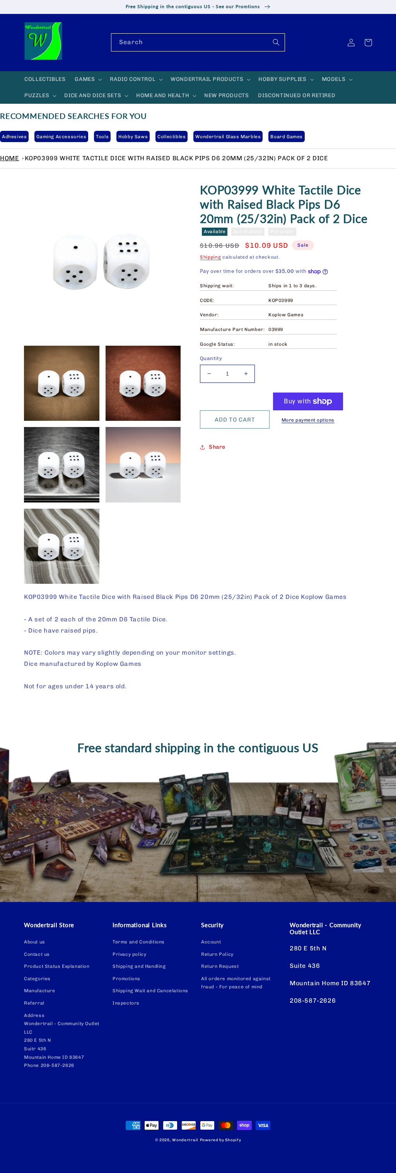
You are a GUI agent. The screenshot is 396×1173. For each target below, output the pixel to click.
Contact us (37, 954)
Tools (102, 136)
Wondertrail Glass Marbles (228, 136)
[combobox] (198, 42)
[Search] (276, 42)
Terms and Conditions (139, 942)
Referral (34, 1003)
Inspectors (126, 1003)
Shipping (210, 257)
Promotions (126, 978)
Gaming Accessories (61, 136)
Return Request (220, 966)
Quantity (211, 358)
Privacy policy (129, 954)
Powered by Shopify (220, 1140)
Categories (37, 978)
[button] (87, 79)
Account (211, 942)
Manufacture (39, 990)
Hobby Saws (133, 136)
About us (34, 942)
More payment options (308, 420)
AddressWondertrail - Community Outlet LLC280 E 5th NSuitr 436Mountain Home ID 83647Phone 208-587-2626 (61, 1040)
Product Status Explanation (57, 966)
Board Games (286, 136)
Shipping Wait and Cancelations (150, 990)
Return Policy (217, 954)
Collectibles (171, 136)
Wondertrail (185, 1140)
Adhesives (14, 136)
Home (9, 158)
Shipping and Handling (139, 966)
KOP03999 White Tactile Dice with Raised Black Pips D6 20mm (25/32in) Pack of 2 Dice (176, 158)
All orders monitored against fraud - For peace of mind (236, 983)
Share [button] (217, 447)
